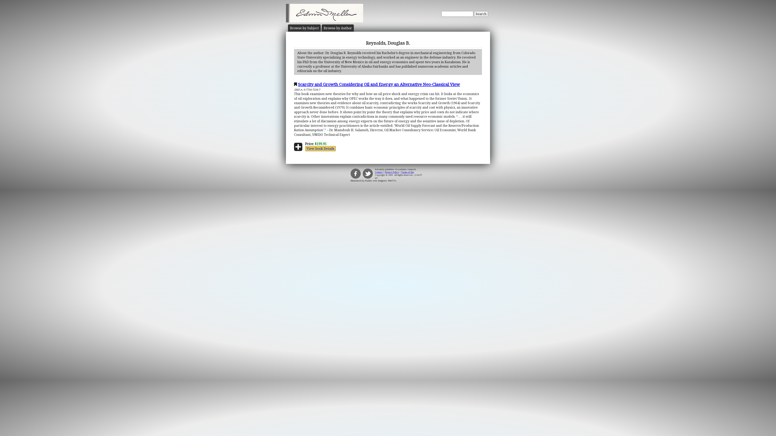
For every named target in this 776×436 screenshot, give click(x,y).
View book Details (320, 148)
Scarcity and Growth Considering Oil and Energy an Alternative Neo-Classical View (379, 84)
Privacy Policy (392, 172)
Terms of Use (407, 172)
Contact (379, 172)
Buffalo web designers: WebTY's (380, 180)
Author (338, 28)
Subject (304, 28)
